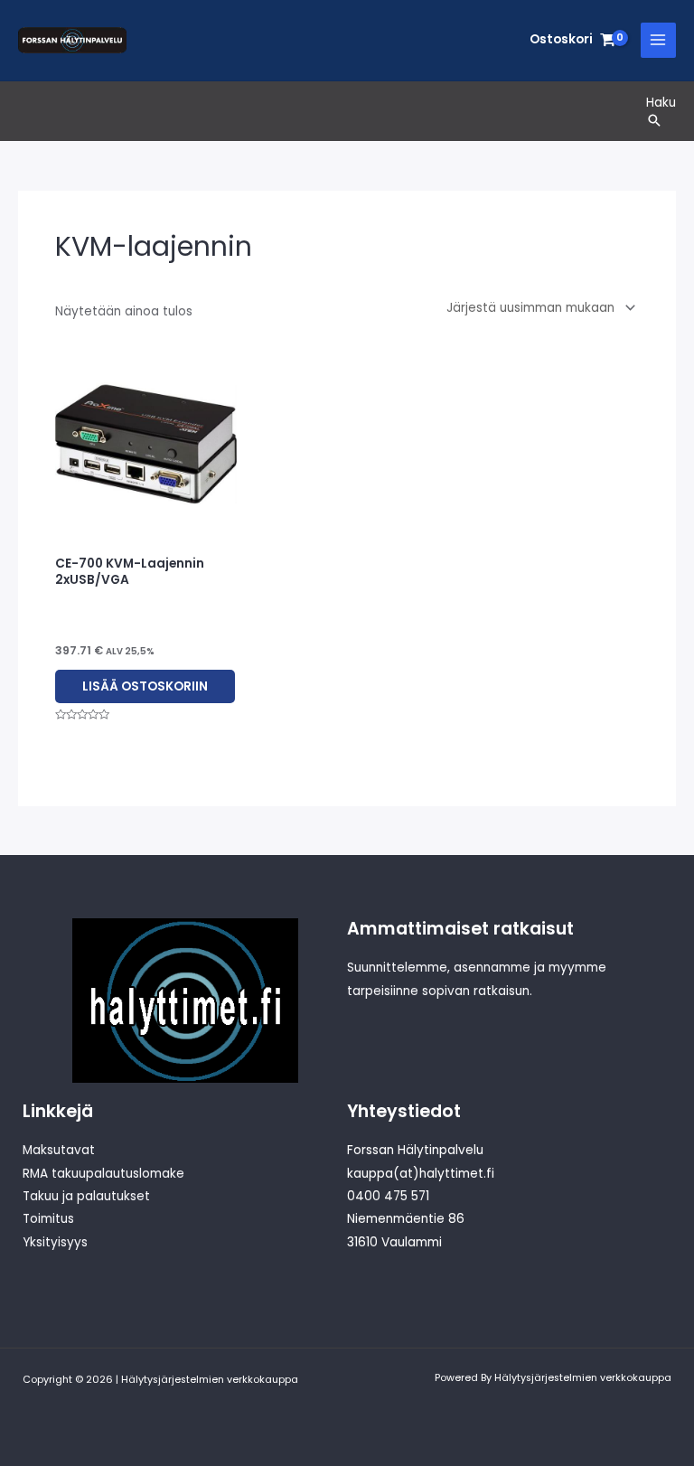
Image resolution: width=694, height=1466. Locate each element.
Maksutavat (59, 1150)
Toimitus (48, 1218)
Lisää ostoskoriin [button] (145, 686)
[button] (661, 120)
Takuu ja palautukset (86, 1196)
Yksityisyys (55, 1242)
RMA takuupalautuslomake (103, 1173)
